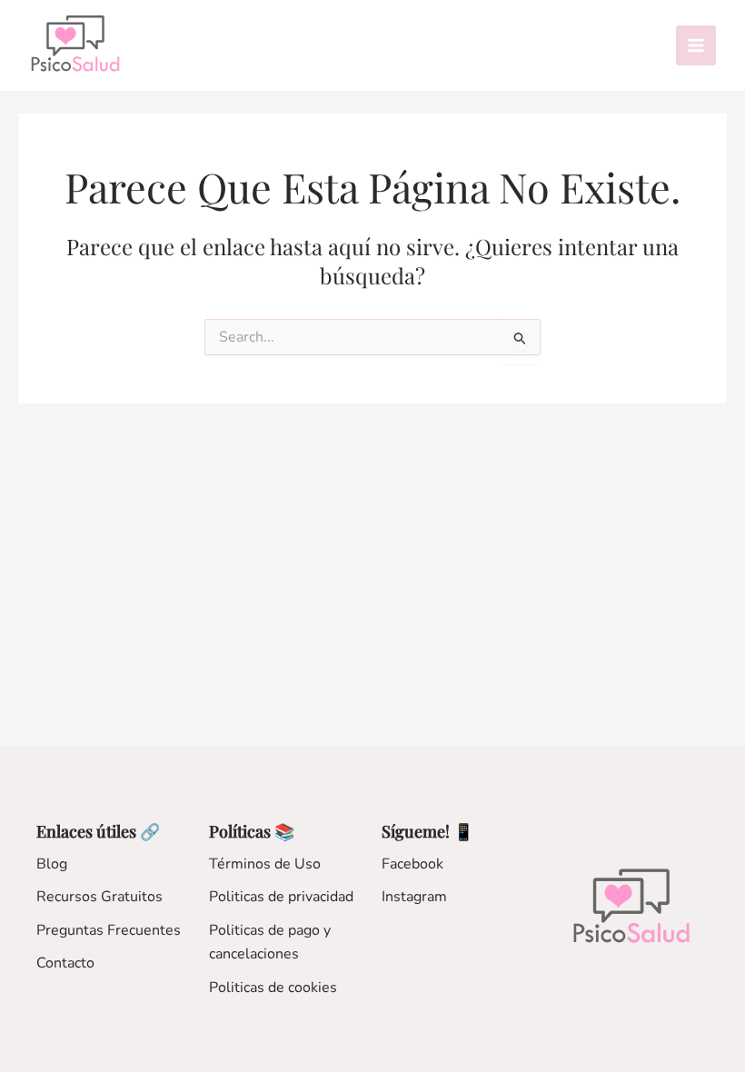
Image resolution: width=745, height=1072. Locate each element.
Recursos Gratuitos (99, 897)
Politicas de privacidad (281, 897)
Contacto (65, 963)
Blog (51, 864)
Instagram (414, 897)
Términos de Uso (265, 864)
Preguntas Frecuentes (108, 930)
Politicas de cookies (273, 988)
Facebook (412, 864)
